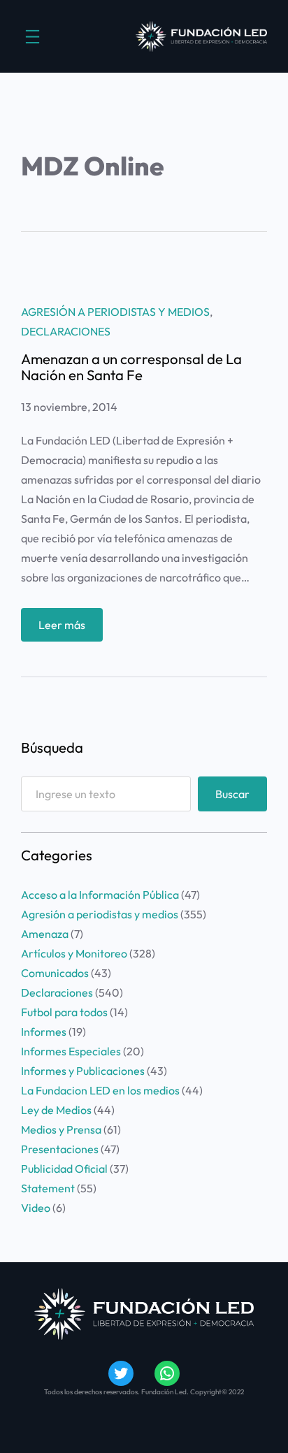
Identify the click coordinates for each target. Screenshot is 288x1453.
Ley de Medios (56, 1110)
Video (35, 1208)
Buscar (232, 794)
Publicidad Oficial (64, 1169)
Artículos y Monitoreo (74, 953)
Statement (48, 1188)
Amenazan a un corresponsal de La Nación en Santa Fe (131, 367)
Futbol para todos (64, 1012)
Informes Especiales (71, 1051)
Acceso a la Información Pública (100, 895)
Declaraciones (65, 331)
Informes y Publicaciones (83, 1071)
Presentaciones (60, 1149)
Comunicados (55, 973)
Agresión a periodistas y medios (115, 312)
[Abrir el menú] (32, 36)
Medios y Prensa (61, 1129)
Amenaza (45, 934)
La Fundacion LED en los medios (100, 1090)
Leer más (70, 629)
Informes (43, 1032)
